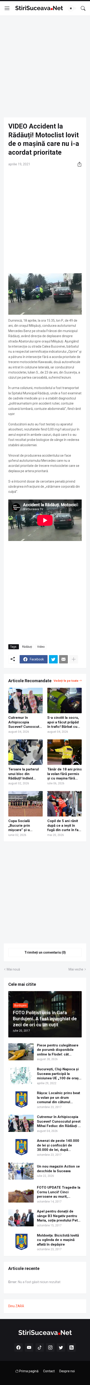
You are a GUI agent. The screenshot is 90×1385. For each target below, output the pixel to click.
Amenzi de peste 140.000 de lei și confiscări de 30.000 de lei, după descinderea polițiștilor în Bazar (58, 1145)
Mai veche (76, 969)
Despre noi (67, 1371)
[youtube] (29, 1347)
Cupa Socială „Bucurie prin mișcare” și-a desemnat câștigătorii (19, 825)
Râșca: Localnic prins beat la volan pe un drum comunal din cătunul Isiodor (58, 1098)
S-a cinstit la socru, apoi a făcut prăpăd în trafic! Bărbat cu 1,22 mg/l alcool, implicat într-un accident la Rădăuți (63, 722)
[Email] (63, 659)
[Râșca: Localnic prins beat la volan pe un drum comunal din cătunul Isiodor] (21, 1099)
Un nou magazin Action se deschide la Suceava (58, 1168)
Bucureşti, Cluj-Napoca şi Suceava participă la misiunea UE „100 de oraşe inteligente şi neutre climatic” (59, 1074)
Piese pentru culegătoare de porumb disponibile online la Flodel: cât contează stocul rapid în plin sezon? (57, 1050)
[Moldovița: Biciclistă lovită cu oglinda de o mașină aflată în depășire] (21, 1241)
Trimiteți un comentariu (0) (45, 952)
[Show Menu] (7, 8)
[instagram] (50, 1347)
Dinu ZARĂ (16, 1306)
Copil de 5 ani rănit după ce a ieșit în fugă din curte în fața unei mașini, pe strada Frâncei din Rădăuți (64, 825)
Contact (49, 1371)
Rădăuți (27, 646)
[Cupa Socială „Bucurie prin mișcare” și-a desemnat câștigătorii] (25, 804)
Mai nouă (13, 969)
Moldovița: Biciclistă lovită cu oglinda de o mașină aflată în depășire (58, 1240)
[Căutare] (83, 8)
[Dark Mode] (72, 8)
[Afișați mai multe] (73, 659)
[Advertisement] (45, 66)
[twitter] (61, 1347)
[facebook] (18, 1347)
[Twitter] (53, 659)
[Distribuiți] (78, 164)
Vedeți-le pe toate (66, 680)
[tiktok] (40, 1347)
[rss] (71, 1347)
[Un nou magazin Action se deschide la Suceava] (21, 1171)
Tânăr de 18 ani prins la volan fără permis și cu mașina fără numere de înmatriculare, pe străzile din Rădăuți (64, 774)
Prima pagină (28, 1371)
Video (41, 646)
